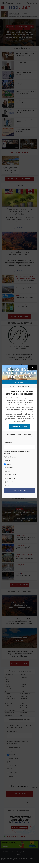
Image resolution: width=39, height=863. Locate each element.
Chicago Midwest (11, 475)
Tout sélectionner (11, 457)
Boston (8, 471)
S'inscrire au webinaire (20, 427)
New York (9, 464)
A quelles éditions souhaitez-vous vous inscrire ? (17, 452)
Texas (7, 485)
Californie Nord (10, 478)
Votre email (8, 443)
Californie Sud (10, 482)
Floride (8, 460)
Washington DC (10, 468)
